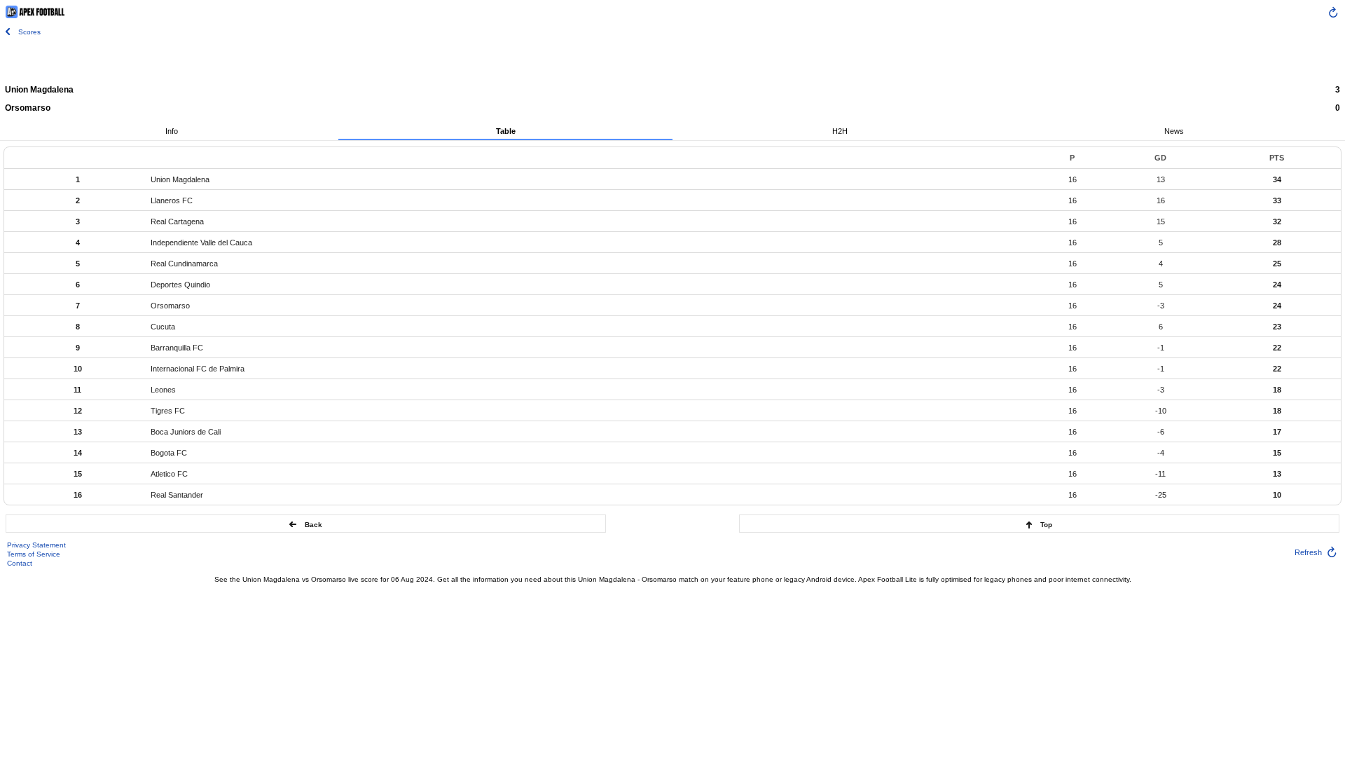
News (1174, 131)
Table (506, 131)
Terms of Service (33, 554)
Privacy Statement (36, 545)
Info (171, 131)
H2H (840, 131)
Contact (19, 563)
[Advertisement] (672, 59)
